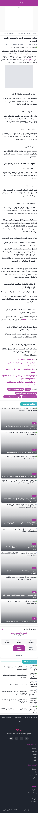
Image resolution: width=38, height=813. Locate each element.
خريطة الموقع (18, 717)
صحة (35, 796)
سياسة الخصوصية (6, 717)
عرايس (35, 754)
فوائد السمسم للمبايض (12, 397)
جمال (35, 778)
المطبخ (34, 769)
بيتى (35, 772)
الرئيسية (34, 748)
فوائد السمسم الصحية (26, 359)
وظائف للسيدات (32, 802)
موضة (35, 781)
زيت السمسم (26, 319)
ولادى (35, 760)
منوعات (34, 799)
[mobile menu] (36, 3)
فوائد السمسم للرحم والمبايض (26, 393)
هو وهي (34, 751)
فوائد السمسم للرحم (29, 397)
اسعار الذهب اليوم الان (30, 717)
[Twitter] (21, 738)
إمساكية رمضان (32, 793)
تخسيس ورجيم (32, 775)
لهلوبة (28, 59)
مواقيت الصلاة (32, 790)
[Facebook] (27, 738)
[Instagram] (16, 738)
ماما (35, 757)
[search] (5, 3)
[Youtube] (11, 738)
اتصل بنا (19, 721)
